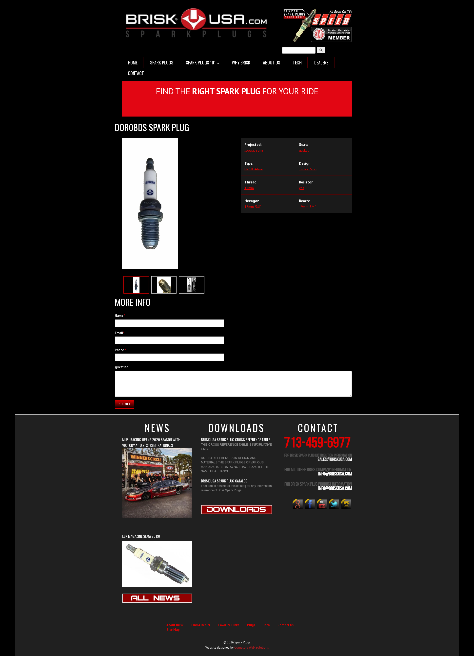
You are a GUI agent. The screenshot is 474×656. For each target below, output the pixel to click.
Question (121, 367)
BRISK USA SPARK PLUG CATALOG (224, 480)
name (120, 316)
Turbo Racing (308, 169)
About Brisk (174, 625)
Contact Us (285, 625)
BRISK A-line (253, 169)
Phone (120, 350)
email (119, 333)
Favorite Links (228, 625)
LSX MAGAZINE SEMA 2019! (141, 536)
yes (301, 188)
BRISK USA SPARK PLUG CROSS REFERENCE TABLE (235, 439)
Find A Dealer (200, 625)
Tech (266, 625)
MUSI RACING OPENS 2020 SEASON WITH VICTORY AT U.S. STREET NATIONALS (151, 442)
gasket (304, 150)
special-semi (253, 150)
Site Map (172, 630)
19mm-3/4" (307, 206)
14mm (249, 188)
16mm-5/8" (252, 206)
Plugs (251, 625)
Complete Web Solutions (251, 647)
